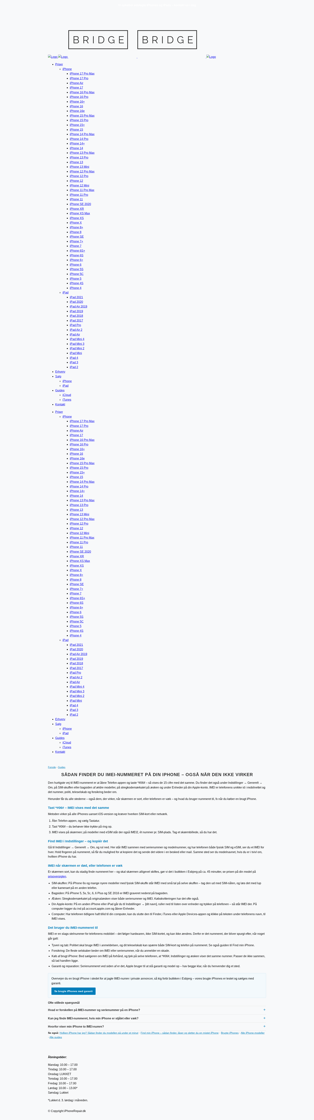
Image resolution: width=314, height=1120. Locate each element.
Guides (61, 767)
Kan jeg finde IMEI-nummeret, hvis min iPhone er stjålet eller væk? (93, 1018)
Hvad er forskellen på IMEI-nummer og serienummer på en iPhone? (94, 1010)
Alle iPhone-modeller (253, 1032)
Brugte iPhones (230, 1032)
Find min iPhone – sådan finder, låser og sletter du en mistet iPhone (180, 1032)
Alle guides (55, 1037)
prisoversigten (57, 876)
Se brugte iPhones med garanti (73, 991)
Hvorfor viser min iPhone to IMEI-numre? (76, 1026)
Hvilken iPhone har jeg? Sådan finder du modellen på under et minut (99, 1032)
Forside (52, 767)
